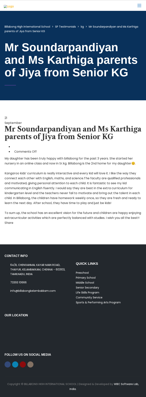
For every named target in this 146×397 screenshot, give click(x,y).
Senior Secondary (87, 287)
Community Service (89, 297)
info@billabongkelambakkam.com (33, 291)
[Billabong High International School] (27, 5)
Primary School (86, 278)
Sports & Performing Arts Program (98, 302)
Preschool (82, 273)
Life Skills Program (87, 292)
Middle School (85, 283)
